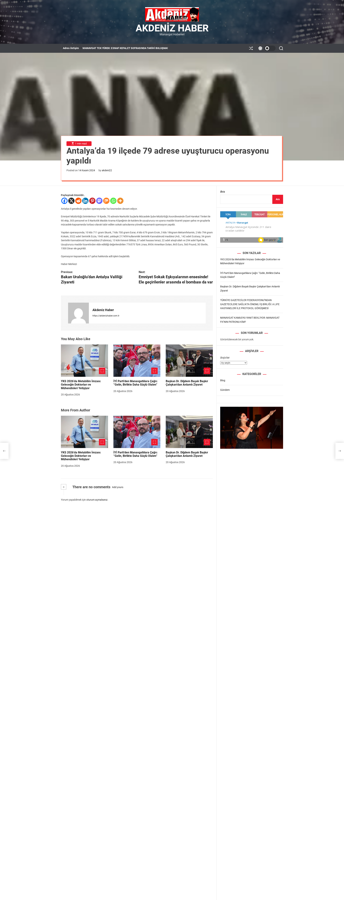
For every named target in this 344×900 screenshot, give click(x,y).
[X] (71, 201)
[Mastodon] (99, 201)
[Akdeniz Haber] (78, 313)
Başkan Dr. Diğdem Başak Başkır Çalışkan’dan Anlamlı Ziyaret (187, 382)
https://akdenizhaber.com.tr (105, 315)
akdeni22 (107, 170)
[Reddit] (78, 201)
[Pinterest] (92, 201)
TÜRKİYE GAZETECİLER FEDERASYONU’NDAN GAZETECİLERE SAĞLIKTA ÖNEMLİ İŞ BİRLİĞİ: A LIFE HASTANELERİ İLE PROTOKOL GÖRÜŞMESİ (250, 304)
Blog (222, 380)
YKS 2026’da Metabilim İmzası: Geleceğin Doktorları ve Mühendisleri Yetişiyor (81, 384)
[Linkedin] (85, 201)
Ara (222, 191)
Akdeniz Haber (172, 28)
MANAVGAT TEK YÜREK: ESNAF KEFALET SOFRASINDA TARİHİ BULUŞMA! (125, 48)
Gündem (225, 389)
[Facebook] (64, 201)
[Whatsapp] (113, 201)
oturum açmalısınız (97, 499)
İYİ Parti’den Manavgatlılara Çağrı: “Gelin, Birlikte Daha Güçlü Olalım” (135, 382)
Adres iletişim (71, 48)
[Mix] (106, 201)
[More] (120, 201)
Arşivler (225, 357)
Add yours (117, 487)
